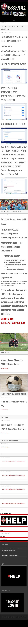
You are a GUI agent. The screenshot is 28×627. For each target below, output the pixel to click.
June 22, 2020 (4, 417)
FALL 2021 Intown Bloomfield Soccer (11, 212)
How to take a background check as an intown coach (13, 461)
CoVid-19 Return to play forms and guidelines (13, 394)
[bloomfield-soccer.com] (13, 16)
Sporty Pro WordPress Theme (8, 617)
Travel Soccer (5, 353)
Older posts (3, 22)
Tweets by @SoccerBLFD (5, 533)
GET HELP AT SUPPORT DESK (13, 322)
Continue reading (5, 368)
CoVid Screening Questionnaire (9, 440)
